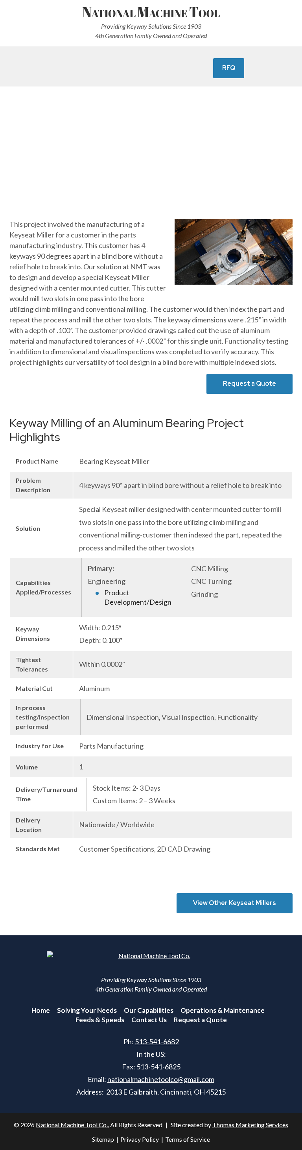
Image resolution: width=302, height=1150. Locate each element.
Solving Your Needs (87, 1010)
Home (40, 1010)
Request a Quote (249, 383)
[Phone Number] (140, 68)
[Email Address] (101, 68)
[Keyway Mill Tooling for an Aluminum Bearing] (234, 252)
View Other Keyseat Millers (234, 903)
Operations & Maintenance (222, 1010)
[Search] (178, 68)
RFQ (228, 68)
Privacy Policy (139, 1139)
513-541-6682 (157, 1041)
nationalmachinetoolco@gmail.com (160, 1079)
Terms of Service (187, 1139)
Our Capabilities (148, 1010)
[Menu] (62, 68)
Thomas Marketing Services (250, 1124)
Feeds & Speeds (100, 1020)
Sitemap (103, 1139)
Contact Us (149, 1020)
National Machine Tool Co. (72, 1124)
